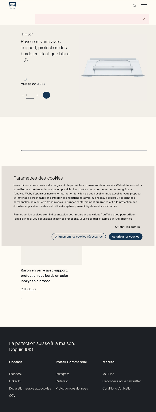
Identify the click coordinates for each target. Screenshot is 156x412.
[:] (46, 95)
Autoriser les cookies (125, 236)
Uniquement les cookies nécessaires (79, 236)
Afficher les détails (127, 227)
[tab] (26, 147)
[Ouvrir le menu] (144, 5)
